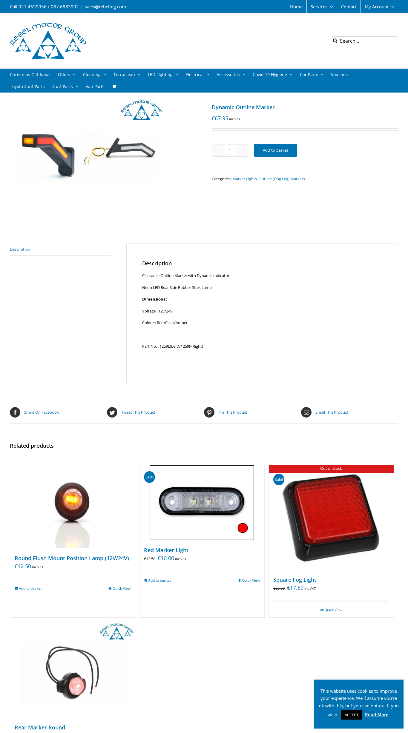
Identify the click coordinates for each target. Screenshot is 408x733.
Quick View (122, 588)
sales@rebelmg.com (105, 7)
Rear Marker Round (40, 727)
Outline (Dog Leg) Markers (282, 178)
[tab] (60, 250)
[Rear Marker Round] (72, 669)
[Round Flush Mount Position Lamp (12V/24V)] (72, 506)
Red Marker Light (166, 550)
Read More (377, 714)
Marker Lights (244, 178)
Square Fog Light (294, 579)
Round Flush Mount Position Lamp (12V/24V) (72, 558)
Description (20, 249)
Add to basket (275, 150)
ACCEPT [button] (351, 714)
